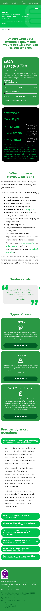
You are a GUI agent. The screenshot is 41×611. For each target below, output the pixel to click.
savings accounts (26, 243)
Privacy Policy (5, 593)
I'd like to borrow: (10, 82)
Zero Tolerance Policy (8, 595)
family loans (30, 209)
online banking (13, 246)
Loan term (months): (12, 91)
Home (3, 29)
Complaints (15, 593)
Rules (22, 593)
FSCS (32, 593)
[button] (36, 8)
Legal (27, 593)
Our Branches (21, 595)
